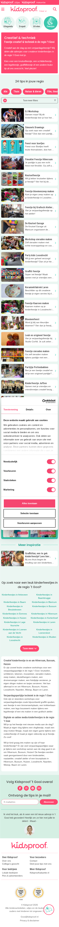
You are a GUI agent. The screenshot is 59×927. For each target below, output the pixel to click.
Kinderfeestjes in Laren (44, 622)
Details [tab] (29, 409)
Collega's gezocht (10, 864)
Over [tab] (48, 409)
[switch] (51, 471)
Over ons (6, 861)
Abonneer (49, 802)
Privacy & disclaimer (29, 920)
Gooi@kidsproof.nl (29, 917)
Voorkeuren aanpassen (29, 523)
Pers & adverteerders (12, 876)
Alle (5, 91)
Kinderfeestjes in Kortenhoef (44, 618)
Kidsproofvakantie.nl (39, 873)
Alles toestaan (29, 503)
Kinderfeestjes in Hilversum (44, 613)
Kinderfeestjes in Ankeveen (15, 594)
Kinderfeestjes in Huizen (14, 618)
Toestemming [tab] (10, 409)
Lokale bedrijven (10, 873)
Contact (33, 861)
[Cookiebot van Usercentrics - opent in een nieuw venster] (42, 401)
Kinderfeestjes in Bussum (44, 606)
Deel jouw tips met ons (40, 864)
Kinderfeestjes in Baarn (15, 602)
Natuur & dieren (33, 91)
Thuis (16, 91)
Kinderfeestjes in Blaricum (44, 602)
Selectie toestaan (29, 513)
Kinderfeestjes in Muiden (44, 637)
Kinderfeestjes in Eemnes (15, 613)
